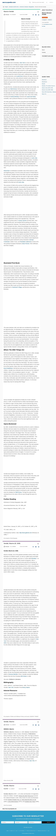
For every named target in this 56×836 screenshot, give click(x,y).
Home (7, 830)
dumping (44, 52)
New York (22, 62)
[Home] (9, 2)
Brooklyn (34, 558)
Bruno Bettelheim (8, 368)
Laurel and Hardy (31, 96)
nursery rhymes (22, 220)
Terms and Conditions (41, 830)
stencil (43, 49)
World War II (7, 170)
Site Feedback (22, 830)
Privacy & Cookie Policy (31, 830)
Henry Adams (26, 687)
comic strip (34, 158)
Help (16, 830)
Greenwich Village (17, 287)
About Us (12, 830)
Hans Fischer (25, 243)
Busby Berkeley (15, 96)
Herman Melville (13, 674)
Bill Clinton (24, 676)
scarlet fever (19, 76)
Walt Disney (13, 89)
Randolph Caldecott (25, 241)
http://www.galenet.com (25, 532)
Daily (49, 830)
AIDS (5, 643)
